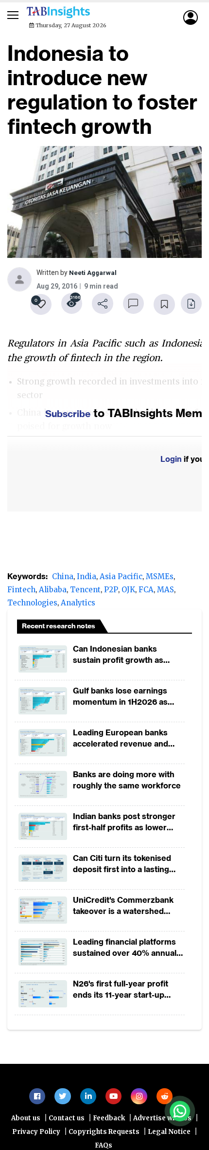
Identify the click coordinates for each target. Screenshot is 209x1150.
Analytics (78, 605)
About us (25, 1124)
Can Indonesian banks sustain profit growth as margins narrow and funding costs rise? (126, 658)
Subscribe (68, 416)
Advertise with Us (162, 1124)
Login (171, 462)
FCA (146, 592)
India (86, 579)
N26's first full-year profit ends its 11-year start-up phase (120, 993)
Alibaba (53, 592)
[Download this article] (189, 305)
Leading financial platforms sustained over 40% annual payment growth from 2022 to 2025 (125, 951)
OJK (128, 592)
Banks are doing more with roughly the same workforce (127, 782)
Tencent (85, 592)
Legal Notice (169, 1138)
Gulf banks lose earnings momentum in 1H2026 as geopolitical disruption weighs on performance (120, 700)
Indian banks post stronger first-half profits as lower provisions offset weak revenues (124, 825)
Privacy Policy (36, 1138)
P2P (111, 592)
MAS (165, 592)
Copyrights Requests (104, 1138)
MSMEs (160, 579)
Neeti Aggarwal (93, 274)
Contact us (67, 1124)
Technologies (32, 605)
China (62, 579)
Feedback (109, 1124)
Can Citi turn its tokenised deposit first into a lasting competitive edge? (122, 867)
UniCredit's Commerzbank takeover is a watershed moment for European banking (123, 909)
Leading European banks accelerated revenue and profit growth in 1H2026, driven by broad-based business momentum (120, 741)
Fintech (21, 592)
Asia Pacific (121, 579)
